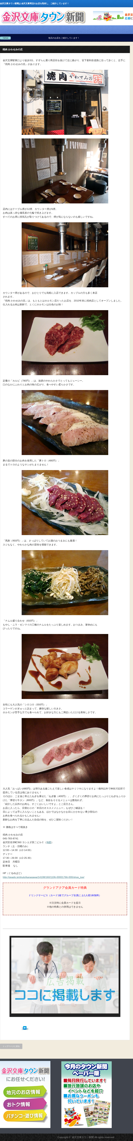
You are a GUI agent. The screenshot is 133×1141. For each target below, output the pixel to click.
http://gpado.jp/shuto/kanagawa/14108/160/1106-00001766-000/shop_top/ (43, 877)
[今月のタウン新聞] (86, 1127)
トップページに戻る (11, 1046)
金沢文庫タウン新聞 (83, 1137)
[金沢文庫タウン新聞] (43, 24)
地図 (48, 842)
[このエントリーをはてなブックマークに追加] (24, 1028)
